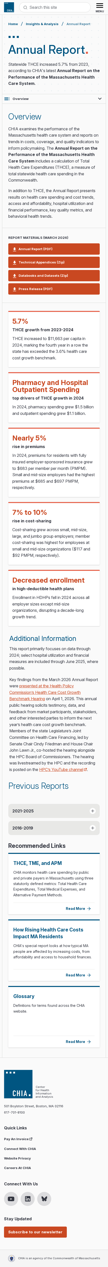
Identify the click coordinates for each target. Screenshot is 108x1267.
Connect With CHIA (20, 1149)
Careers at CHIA (17, 1168)
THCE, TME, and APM (37, 863)
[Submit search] (25, 7)
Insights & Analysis (42, 24)
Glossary (23, 996)
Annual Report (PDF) (35, 249)
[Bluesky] (44, 1199)
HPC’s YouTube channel (61, 769)
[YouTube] (11, 1199)
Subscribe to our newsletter (35, 1232)
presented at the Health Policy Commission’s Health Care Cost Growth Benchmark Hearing (45, 692)
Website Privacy (17, 1158)
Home (13, 24)
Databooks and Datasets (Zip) (43, 275)
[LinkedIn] (28, 1199)
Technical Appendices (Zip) (42, 262)
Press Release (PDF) (35, 289)
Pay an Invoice (16, 1139)
